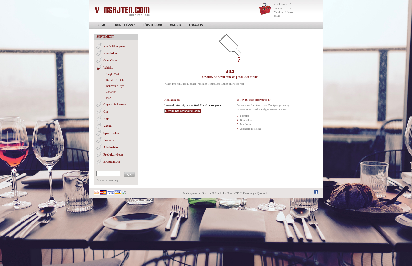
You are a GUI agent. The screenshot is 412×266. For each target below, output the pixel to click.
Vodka (107, 126)
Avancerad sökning (107, 180)
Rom (106, 118)
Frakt (277, 15)
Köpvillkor (152, 25)
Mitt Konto (246, 124)
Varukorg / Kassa (283, 11)
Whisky (108, 67)
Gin (105, 111)
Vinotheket (110, 53)
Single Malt (112, 74)
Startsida (244, 115)
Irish (108, 98)
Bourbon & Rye (115, 86)
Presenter (109, 140)
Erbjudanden (111, 161)
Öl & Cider (110, 60)
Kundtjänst (125, 25)
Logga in (196, 25)
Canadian (111, 92)
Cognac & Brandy (114, 104)
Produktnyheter (113, 154)
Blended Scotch (115, 80)
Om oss (175, 25)
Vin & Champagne (115, 46)
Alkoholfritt (110, 147)
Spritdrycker (111, 133)
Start (102, 25)
